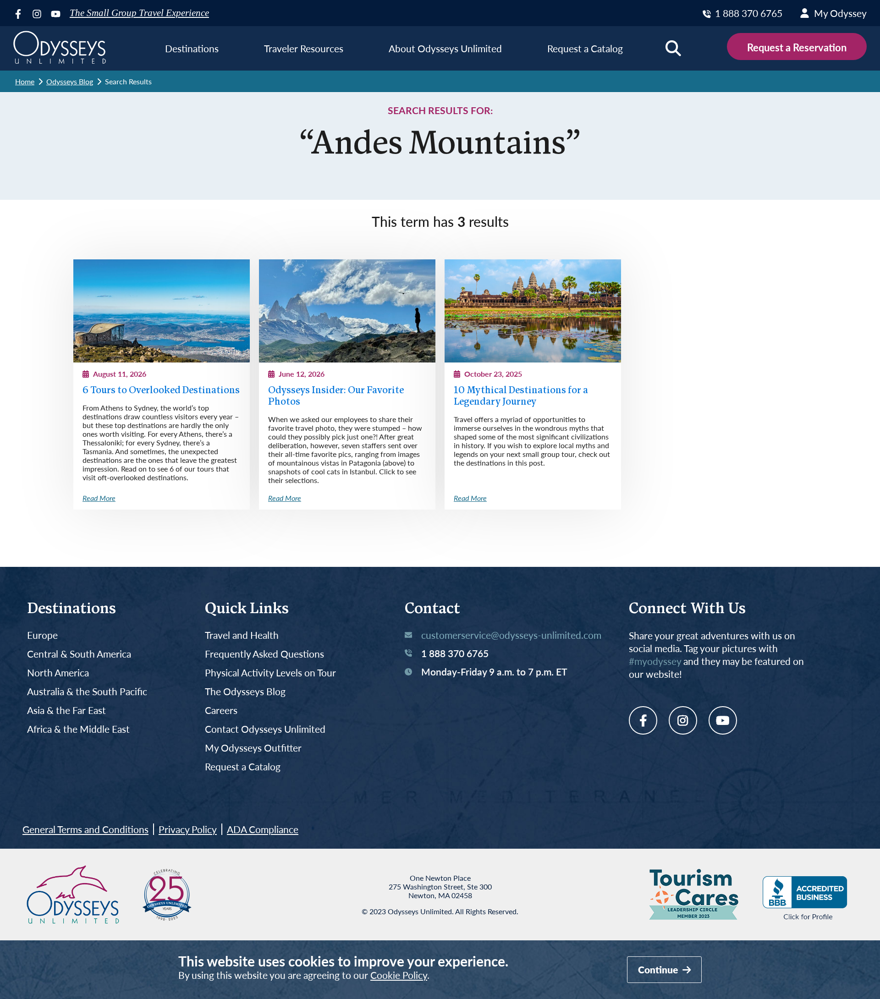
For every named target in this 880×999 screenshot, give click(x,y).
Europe (42, 635)
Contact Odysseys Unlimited (265, 729)
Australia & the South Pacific (87, 692)
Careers (221, 710)
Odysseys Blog (69, 81)
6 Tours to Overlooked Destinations (161, 390)
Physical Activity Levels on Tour (270, 673)
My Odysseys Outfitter (253, 748)
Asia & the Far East (66, 710)
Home (24, 81)
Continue (659, 969)
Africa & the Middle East (78, 729)
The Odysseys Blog (245, 692)
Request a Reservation (797, 47)
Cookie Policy (398, 975)
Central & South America (79, 654)
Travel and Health (242, 635)
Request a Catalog (242, 767)
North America (58, 673)
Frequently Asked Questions (264, 654)
